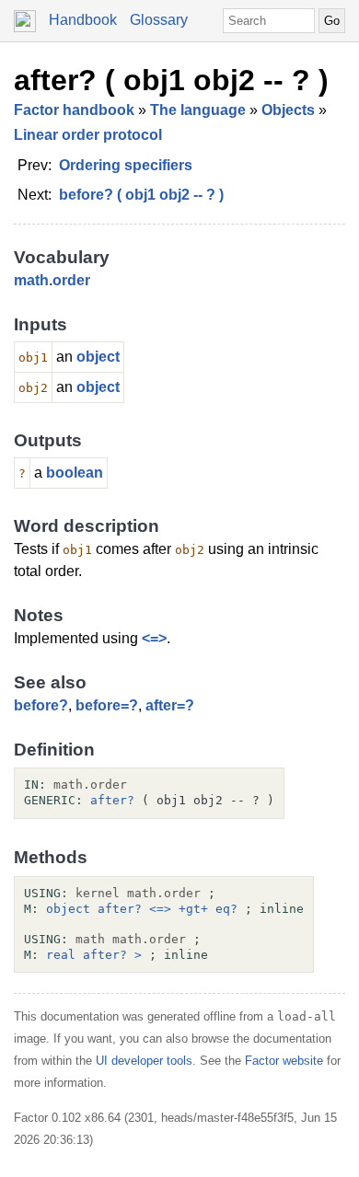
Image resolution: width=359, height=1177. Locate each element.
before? (41, 705)
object (98, 356)
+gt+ (193, 909)
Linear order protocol (88, 135)
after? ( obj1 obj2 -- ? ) (171, 80)
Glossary (159, 20)
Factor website (284, 1060)
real (60, 955)
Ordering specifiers (125, 165)
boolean (74, 472)
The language (198, 110)
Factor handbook (74, 110)
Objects (288, 110)
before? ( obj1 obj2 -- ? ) (141, 194)
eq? (226, 909)
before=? (106, 705)
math (31, 280)
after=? (169, 705)
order (71, 280)
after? (112, 800)
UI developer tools (144, 1060)
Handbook (83, 20)
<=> (154, 638)
